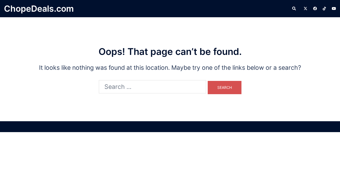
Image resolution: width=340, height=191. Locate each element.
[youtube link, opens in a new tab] (334, 8)
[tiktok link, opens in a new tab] (324, 8)
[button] (294, 9)
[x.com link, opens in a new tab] (305, 8)
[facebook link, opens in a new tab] (315, 8)
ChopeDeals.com (39, 8)
